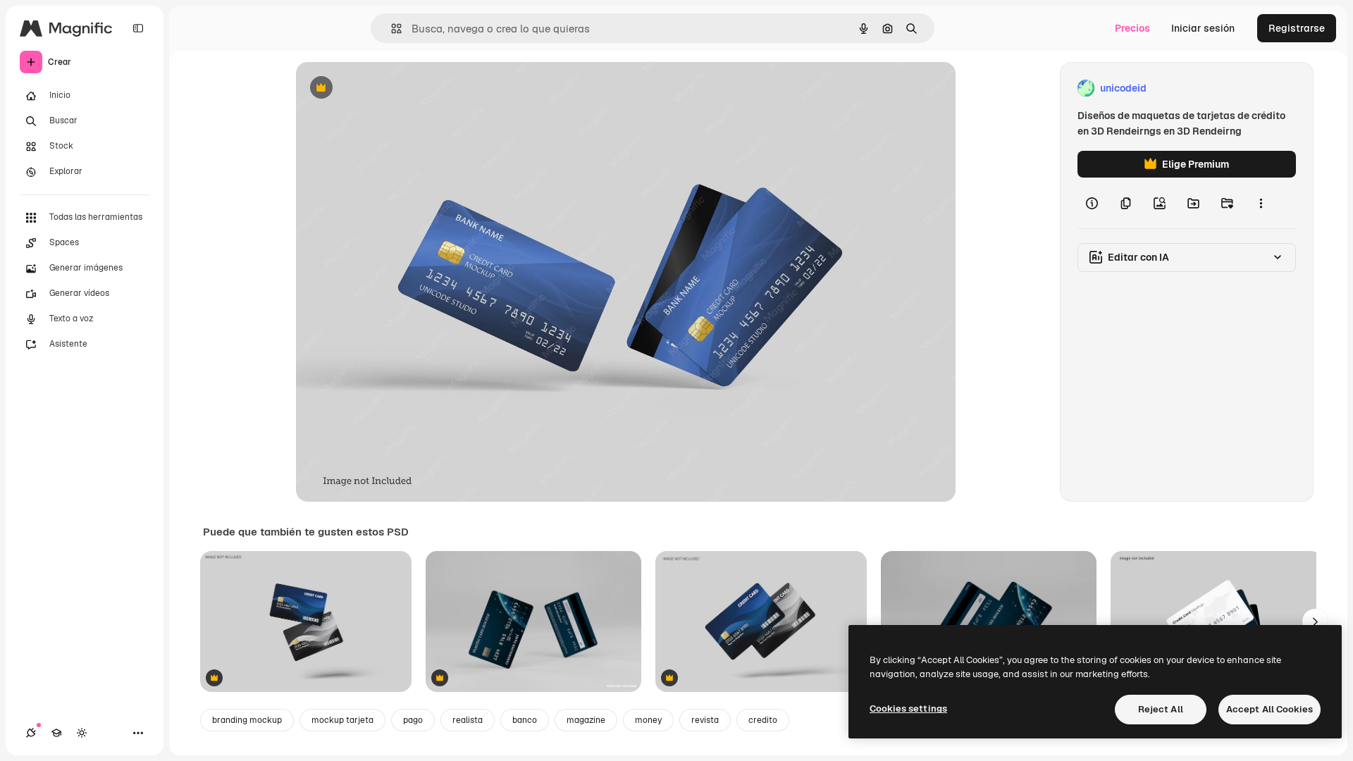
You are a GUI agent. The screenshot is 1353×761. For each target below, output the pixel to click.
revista (705, 720)
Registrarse (1296, 28)
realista (467, 720)
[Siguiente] (1315, 621)
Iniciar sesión (1203, 28)
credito (762, 720)
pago (413, 720)
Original (386, 88)
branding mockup (247, 720)
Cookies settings (908, 708)
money (648, 720)
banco (524, 720)
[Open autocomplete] (390, 28)
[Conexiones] (31, 733)
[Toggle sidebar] (138, 28)
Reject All (1160, 709)
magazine (586, 720)
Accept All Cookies (1269, 709)
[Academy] (56, 733)
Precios (1132, 28)
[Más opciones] (1261, 203)
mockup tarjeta (342, 720)
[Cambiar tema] (81, 733)
